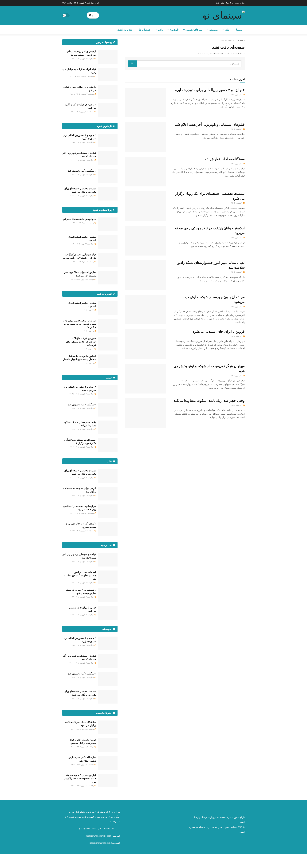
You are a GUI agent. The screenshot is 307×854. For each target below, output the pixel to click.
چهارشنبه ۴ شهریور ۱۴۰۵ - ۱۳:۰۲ (82, 447)
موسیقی (213, 29)
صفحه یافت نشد (226, 40)
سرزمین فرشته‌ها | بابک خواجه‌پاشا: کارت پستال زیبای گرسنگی (81, 341)
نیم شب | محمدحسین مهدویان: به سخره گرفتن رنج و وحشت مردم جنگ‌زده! (79, 324)
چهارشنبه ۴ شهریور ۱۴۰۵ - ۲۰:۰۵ (82, 174)
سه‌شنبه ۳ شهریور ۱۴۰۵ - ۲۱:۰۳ (82, 76)
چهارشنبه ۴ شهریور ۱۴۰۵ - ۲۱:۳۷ (82, 142)
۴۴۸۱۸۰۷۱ (109, 828)
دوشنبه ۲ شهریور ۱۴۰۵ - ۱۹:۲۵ (82, 279)
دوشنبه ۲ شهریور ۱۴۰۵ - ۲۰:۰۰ (82, 747)
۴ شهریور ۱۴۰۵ (237, 94)
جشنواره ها (145, 29)
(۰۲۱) (100, 828)
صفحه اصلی (240, 3)
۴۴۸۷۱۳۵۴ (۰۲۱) (87, 828)
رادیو (160, 29)
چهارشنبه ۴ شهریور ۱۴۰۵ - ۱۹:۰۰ (82, 196)
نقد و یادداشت (124, 29)
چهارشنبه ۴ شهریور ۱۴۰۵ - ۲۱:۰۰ (82, 160)
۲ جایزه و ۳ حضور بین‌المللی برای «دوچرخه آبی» (209, 90)
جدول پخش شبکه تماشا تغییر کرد (79, 219)
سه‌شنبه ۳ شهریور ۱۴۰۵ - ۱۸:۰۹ (82, 94)
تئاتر (227, 29)
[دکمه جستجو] (90, 15)
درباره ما (229, 3)
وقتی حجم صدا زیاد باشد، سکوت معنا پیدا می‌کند (209, 401)
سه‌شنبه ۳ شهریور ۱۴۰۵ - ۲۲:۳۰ (82, 513)
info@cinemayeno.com (100, 843)
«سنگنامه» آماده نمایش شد (225, 159)
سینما (239, 29)
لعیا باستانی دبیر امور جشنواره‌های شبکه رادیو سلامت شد (80, 575)
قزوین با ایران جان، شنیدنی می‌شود (219, 332)
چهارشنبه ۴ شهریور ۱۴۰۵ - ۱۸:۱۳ (82, 58)
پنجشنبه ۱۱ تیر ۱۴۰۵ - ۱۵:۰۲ (83, 223)
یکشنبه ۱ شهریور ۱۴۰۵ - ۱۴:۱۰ (82, 786)
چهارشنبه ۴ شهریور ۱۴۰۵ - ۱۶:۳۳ (82, 597)
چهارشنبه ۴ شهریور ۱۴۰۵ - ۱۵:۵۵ (82, 615)
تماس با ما (220, 3)
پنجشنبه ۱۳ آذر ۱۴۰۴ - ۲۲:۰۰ (83, 262)
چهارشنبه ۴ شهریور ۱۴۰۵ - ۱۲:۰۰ (82, 495)
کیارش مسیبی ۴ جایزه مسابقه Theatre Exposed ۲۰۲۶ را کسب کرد (80, 778)
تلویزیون (174, 29)
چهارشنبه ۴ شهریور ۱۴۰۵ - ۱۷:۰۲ (82, 582)
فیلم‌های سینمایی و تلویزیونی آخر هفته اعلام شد (210, 124)
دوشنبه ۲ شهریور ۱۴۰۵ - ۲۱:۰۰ (82, 729)
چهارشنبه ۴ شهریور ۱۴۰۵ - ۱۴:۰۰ (82, 429)
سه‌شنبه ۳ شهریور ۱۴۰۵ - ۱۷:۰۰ (82, 112)
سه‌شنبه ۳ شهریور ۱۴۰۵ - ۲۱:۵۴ (82, 531)
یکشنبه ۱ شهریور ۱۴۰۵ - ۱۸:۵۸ (82, 764)
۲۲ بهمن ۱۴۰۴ (88, 310)
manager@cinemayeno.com (98, 836)
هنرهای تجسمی (193, 29)
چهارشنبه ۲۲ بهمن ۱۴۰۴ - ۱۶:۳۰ (82, 244)
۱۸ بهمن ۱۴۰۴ (88, 331)
